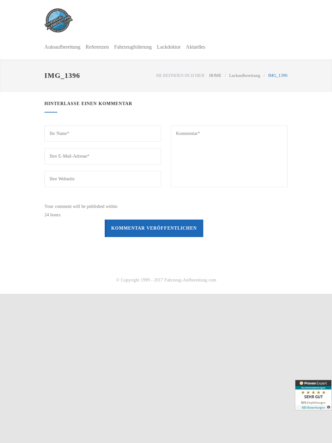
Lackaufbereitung (244, 75)
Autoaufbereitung (62, 47)
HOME (215, 75)
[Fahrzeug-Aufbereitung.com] (84, 20)
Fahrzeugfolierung (133, 47)
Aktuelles (195, 47)
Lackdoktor (169, 47)
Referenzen (97, 47)
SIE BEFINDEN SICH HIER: (181, 75)
